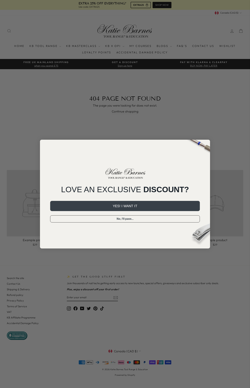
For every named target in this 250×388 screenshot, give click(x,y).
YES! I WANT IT (125, 206)
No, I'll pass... (125, 218)
